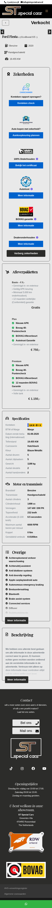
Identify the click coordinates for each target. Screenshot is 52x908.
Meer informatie (26, 195)
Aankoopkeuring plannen (26, 135)
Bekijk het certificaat (26, 165)
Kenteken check (26, 103)
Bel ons (26, 723)
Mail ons (26, 731)
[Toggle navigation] (47, 11)
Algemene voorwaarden (15, 894)
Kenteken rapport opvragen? (26, 97)
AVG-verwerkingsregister (15, 888)
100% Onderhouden (24, 159)
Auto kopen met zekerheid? (26, 129)
